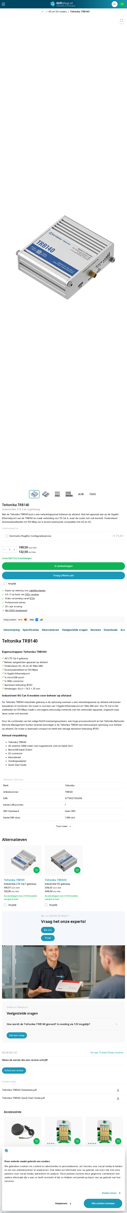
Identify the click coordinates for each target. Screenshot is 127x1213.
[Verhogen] (14, 549)
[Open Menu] (3, 4)
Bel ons (48, 930)
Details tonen (109, 1193)
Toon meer (62, 826)
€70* (32, 598)
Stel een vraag (16, 1035)
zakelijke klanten (37, 590)
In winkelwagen (64, 566)
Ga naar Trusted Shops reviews (106, 1052)
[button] (63, 536)
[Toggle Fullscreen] (122, 20)
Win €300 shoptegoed (16, 610)
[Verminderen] (4, 549)
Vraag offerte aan (63, 575)
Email (48, 937)
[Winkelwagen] (122, 4)
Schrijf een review (13, 1070)
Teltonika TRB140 (80, 11)
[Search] (115, 4)
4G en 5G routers (57, 11)
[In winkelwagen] (36, 870)
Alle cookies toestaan (103, 1203)
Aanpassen (61, 1203)
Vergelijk (12, 583)
